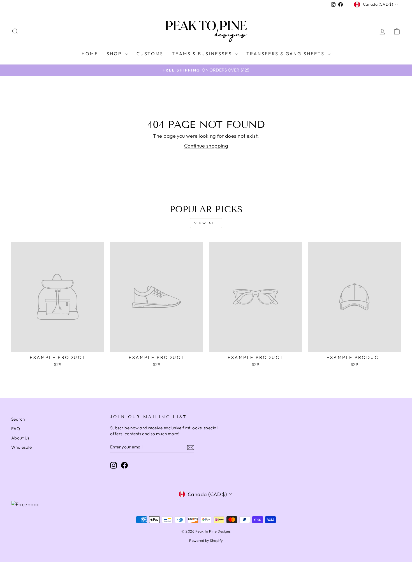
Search (18, 419)
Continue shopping (206, 145)
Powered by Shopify (206, 540)
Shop (115, 53)
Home (90, 53)
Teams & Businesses (203, 53)
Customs (149, 53)
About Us (20, 438)
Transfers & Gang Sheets (286, 53)
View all (206, 223)
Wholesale (21, 447)
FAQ (15, 428)
